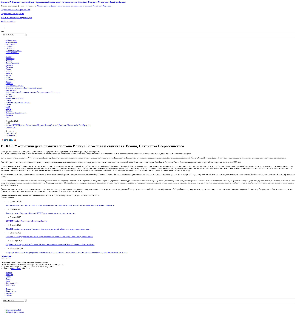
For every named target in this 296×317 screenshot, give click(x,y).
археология (10, 59)
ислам (8, 77)
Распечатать (10, 127)
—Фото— (9, 49)
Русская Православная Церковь (18, 102)
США (8, 107)
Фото (8, 281)
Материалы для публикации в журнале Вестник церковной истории (33, 92)
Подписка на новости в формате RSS (15, 10)
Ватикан (9, 61)
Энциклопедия (11, 283)
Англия (8, 57)
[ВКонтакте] (5, 139)
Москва (9, 94)
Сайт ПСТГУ (11, 133)
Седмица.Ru (10, 135)
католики (9, 84)
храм (7, 117)
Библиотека (10, 285)
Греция (8, 69)
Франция (9, 115)
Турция (8, 109)
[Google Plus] (15, 139)
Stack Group (16, 269)
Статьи (8, 277)
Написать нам (11, 291)
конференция (11, 90)
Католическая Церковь (14, 86)
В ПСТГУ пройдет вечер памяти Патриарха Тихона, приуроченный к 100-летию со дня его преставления (47, 229)
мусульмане (10, 96)
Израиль (9, 73)
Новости (9, 273)
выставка (9, 65)
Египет (8, 71)
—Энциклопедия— (13, 51)
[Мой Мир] (10, 139)
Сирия (8, 105)
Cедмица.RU (6, 256)
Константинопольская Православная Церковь (24, 88)
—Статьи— (10, 44)
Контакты (9, 293)
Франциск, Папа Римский (16, 113)
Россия (8, 100)
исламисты (10, 80)
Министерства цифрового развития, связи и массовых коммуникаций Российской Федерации (74, 6)
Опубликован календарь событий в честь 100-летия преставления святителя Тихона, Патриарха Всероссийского (50, 245)
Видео (8, 279)
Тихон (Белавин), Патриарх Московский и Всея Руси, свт (67, 125)
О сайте (9, 295)
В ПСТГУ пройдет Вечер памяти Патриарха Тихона (26, 221)
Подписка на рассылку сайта (12, 14)
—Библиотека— (12, 53)
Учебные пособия (8, 22)
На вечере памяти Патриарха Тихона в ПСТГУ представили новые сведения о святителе (41, 213)
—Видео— (10, 46)
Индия (8, 75)
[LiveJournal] (7, 139)
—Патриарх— (11, 42)
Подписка (9, 289)
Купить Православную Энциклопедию (16, 18)
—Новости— (11, 40)
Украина (9, 111)
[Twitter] (12, 139)
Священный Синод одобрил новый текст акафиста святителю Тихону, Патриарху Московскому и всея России (49, 237)
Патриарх (9, 275)
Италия (8, 82)
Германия (9, 67)
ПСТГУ (15, 125)
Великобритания (12, 63)
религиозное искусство (15, 98)
